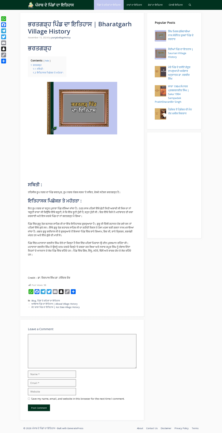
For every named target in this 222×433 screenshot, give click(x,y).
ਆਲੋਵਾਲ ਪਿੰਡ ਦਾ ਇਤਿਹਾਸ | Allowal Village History (54, 303)
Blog (33, 300)
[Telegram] (4, 31)
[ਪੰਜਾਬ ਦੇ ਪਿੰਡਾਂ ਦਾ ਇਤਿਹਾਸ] (31, 5)
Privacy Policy (181, 428)
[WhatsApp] (4, 19)
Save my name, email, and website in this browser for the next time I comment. (78, 398)
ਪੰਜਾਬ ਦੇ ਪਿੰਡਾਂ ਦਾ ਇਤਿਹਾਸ (54, 4)
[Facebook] (4, 25)
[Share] (4, 61)
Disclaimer (166, 428)
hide (47, 60)
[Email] (4, 43)
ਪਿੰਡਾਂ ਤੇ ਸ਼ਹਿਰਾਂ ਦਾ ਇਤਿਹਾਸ (109, 4)
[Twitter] (4, 37)
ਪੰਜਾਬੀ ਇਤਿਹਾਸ (176, 4)
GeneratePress (75, 428)
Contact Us (152, 428)
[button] (190, 5)
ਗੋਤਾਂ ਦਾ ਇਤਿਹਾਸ (155, 4)
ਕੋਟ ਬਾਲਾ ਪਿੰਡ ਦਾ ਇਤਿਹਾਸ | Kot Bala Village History (55, 307)
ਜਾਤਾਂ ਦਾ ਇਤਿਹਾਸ (134, 4)
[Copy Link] (4, 55)
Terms (195, 428)
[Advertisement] (82, 159)
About (140, 428)
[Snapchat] (4, 49)
